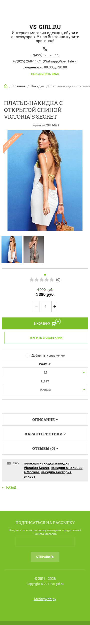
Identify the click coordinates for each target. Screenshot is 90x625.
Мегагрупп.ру (45, 599)
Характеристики (43, 433)
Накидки (37, 86)
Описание (43, 419)
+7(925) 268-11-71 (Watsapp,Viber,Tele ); (44, 61)
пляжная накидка (39, 463)
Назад (11, 487)
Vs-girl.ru (45, 26)
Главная (19, 86)
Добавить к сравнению (48, 355)
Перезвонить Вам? (45, 74)
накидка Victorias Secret (47, 465)
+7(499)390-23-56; (44, 55)
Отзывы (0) (43, 448)
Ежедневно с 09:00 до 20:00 (44, 67)
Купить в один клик (46, 338)
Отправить (45, 557)
